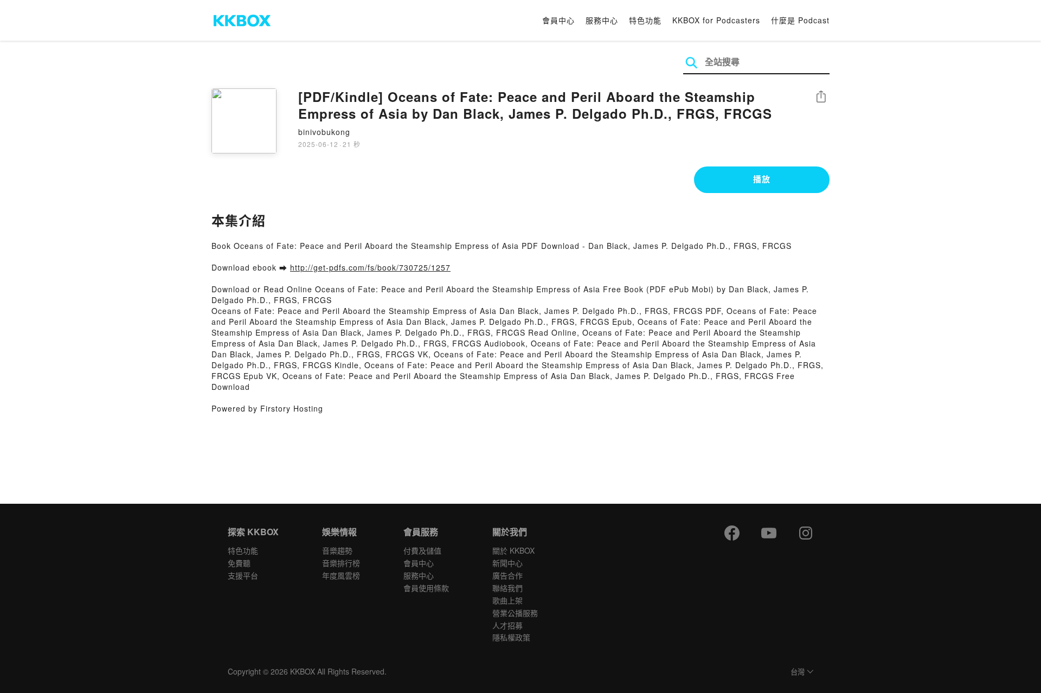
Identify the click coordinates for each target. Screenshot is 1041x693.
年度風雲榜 (341, 575)
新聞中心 (507, 562)
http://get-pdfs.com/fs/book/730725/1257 (370, 267)
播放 (761, 179)
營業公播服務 (515, 612)
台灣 (798, 672)
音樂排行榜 (341, 562)
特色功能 (645, 20)
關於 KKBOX (513, 550)
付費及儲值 (422, 550)
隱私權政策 (511, 637)
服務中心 (602, 20)
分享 (821, 97)
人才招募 (507, 625)
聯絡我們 (507, 587)
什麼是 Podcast (800, 20)
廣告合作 (507, 575)
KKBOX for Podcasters (716, 20)
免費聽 (239, 562)
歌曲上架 (507, 600)
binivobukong (324, 131)
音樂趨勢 (337, 550)
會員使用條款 (426, 587)
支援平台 (243, 575)
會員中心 (558, 20)
